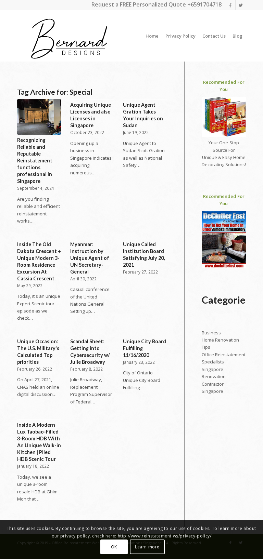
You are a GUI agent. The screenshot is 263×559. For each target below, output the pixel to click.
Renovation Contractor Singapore (214, 383)
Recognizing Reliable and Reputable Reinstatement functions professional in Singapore (34, 160)
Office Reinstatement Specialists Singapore (224, 361)
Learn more (147, 547)
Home (152, 36)
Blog (237, 36)
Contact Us (214, 36)
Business (211, 333)
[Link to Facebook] (230, 5)
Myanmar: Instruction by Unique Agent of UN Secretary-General (89, 258)
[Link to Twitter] (241, 5)
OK (114, 547)
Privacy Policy (180, 36)
